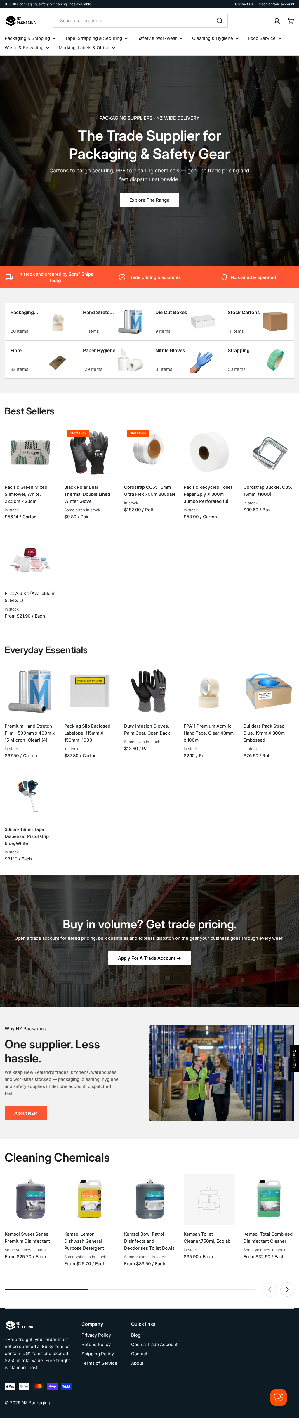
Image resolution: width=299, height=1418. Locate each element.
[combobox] (140, 21)
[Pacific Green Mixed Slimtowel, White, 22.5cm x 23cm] (30, 452)
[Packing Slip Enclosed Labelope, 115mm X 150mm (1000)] (89, 691)
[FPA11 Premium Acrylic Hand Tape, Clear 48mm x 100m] (209, 691)
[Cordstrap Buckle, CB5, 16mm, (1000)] (269, 452)
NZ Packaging (36, 1402)
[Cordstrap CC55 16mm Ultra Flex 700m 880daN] (149, 452)
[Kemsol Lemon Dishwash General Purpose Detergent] (89, 1199)
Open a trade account (276, 4)
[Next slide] (287, 1289)
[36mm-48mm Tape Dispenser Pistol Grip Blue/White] (30, 794)
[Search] (219, 20)
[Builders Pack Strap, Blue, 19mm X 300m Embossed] (269, 691)
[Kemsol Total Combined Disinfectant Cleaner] (269, 1199)
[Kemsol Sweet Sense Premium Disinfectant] (30, 1199)
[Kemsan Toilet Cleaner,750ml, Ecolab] (209, 1199)
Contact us (244, 4)
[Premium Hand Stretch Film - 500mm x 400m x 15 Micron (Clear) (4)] (30, 691)
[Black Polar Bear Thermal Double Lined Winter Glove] (89, 452)
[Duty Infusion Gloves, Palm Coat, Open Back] (149, 691)
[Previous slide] (270, 1289)
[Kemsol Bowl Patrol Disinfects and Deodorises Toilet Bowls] (149, 1199)
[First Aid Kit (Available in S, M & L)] (30, 558)
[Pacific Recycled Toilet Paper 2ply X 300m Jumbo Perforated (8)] (209, 452)
